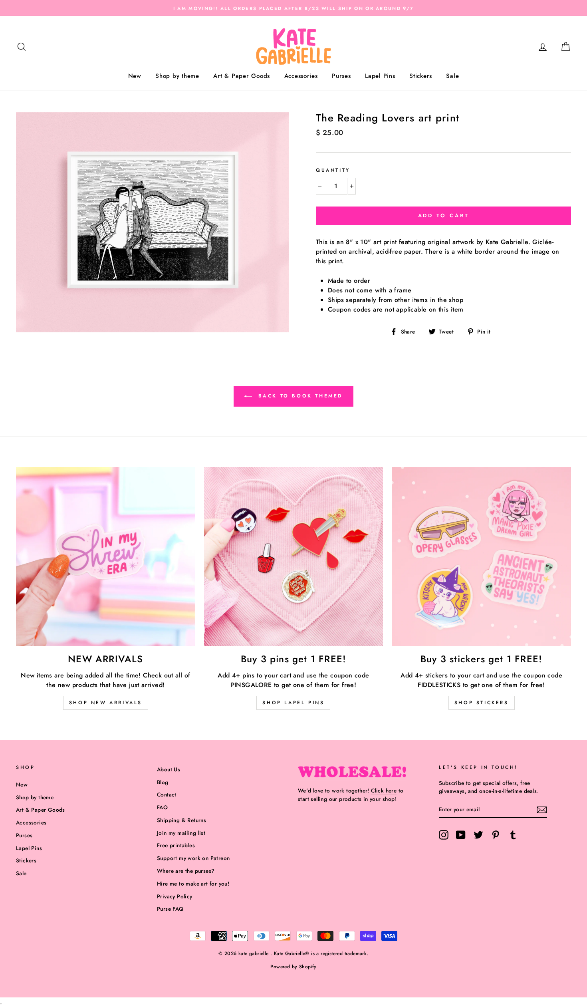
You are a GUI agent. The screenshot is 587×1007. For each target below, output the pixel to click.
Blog (163, 782)
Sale (452, 76)
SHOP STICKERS (481, 702)
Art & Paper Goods (241, 76)
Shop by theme (177, 76)
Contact (166, 794)
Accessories (301, 76)
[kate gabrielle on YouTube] (461, 835)
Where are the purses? (185, 871)
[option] (293, 8)
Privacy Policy (174, 896)
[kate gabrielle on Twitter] (478, 835)
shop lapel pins (293, 702)
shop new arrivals (105, 702)
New (134, 76)
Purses (341, 76)
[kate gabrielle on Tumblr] (513, 835)
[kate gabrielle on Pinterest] (495, 835)
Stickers (420, 76)
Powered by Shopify (293, 966)
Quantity (333, 170)
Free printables (176, 845)
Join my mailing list (181, 833)
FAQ (162, 807)
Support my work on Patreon (193, 858)
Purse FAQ (170, 909)
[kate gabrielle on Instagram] (443, 835)
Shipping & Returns (181, 820)
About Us (168, 769)
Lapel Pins (380, 76)
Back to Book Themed (299, 395)
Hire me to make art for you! (193, 884)
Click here (384, 790)
